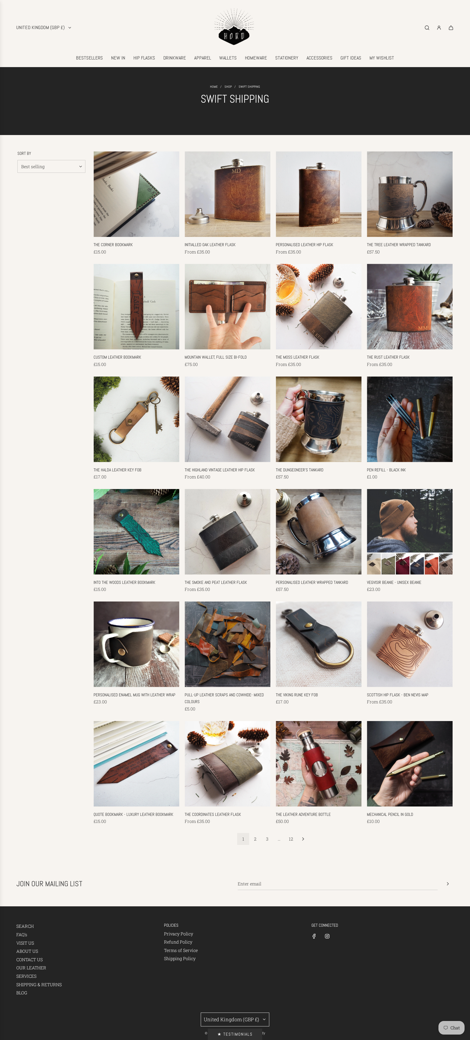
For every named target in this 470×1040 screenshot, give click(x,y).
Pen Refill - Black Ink (386, 470)
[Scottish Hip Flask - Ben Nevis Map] (410, 644)
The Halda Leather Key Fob (117, 470)
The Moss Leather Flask (297, 357)
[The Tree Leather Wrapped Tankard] (410, 194)
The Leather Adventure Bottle (303, 814)
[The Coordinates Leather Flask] (227, 764)
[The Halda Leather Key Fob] (136, 419)
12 (291, 839)
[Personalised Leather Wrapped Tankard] (318, 532)
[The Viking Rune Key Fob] (318, 644)
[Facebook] (314, 936)
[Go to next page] (303, 839)
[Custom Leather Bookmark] (136, 306)
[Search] (427, 28)
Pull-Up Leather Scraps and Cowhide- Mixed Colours (224, 698)
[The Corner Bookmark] (136, 194)
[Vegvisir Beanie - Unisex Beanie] (410, 532)
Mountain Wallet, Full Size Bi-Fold (216, 357)
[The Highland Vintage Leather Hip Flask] (227, 419)
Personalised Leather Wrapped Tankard (312, 582)
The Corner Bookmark (113, 245)
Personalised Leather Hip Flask (304, 245)
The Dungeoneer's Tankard (299, 470)
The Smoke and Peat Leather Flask (216, 582)
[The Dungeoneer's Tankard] (318, 419)
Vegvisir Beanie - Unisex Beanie (394, 582)
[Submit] (448, 884)
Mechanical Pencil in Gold (390, 814)
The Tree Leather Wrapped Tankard (399, 245)
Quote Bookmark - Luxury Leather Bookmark (133, 814)
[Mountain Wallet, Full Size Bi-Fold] (227, 306)
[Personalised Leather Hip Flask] (318, 194)
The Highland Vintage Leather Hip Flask (220, 470)
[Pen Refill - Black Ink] (410, 419)
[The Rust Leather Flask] (410, 306)
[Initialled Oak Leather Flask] (227, 194)
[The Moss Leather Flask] (318, 306)
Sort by (24, 153)
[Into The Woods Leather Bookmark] (136, 532)
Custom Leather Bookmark (117, 357)
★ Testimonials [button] (235, 1034)
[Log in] (439, 28)
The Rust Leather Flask (388, 357)
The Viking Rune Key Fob (297, 695)
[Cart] (451, 28)
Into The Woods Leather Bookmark (124, 582)
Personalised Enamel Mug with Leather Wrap (134, 695)
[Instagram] (327, 936)
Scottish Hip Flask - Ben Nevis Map (397, 695)
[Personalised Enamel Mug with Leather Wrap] (136, 644)
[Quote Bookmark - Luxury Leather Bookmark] (136, 764)
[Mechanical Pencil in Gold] (410, 764)
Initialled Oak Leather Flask (210, 245)
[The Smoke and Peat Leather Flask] (227, 532)
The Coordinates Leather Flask (213, 814)
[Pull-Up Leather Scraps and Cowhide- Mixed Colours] (227, 644)
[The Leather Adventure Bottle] (318, 764)
